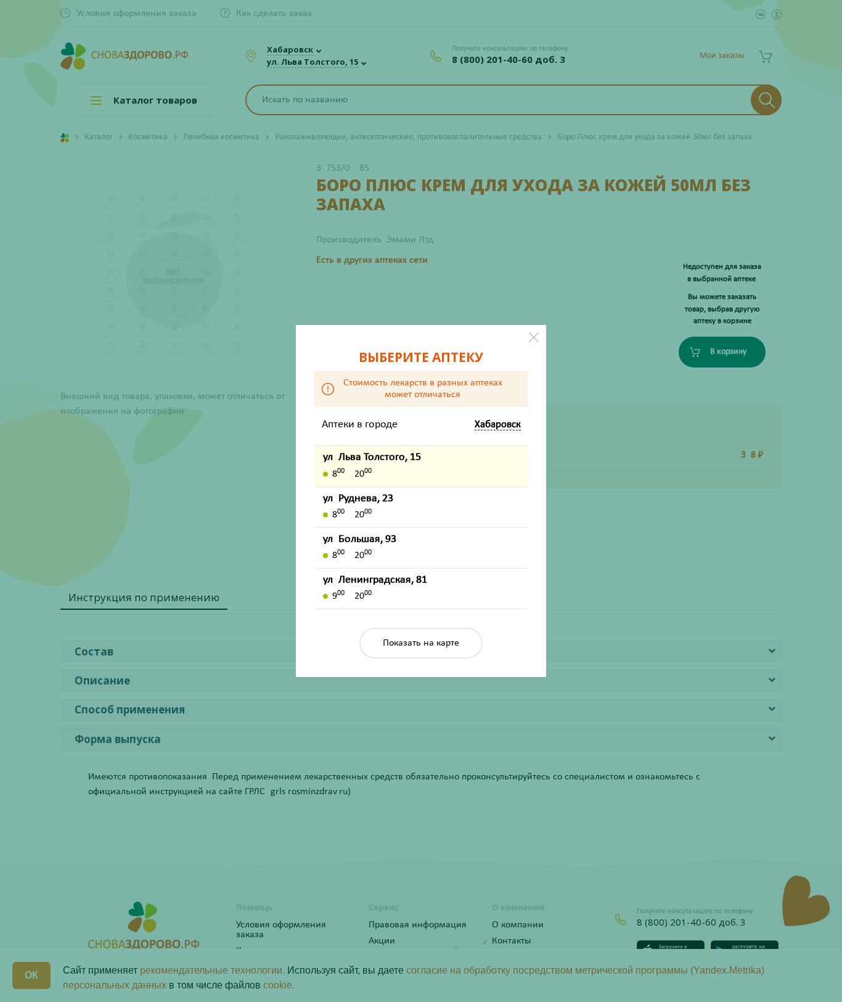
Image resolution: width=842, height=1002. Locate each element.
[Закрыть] (533, 337)
